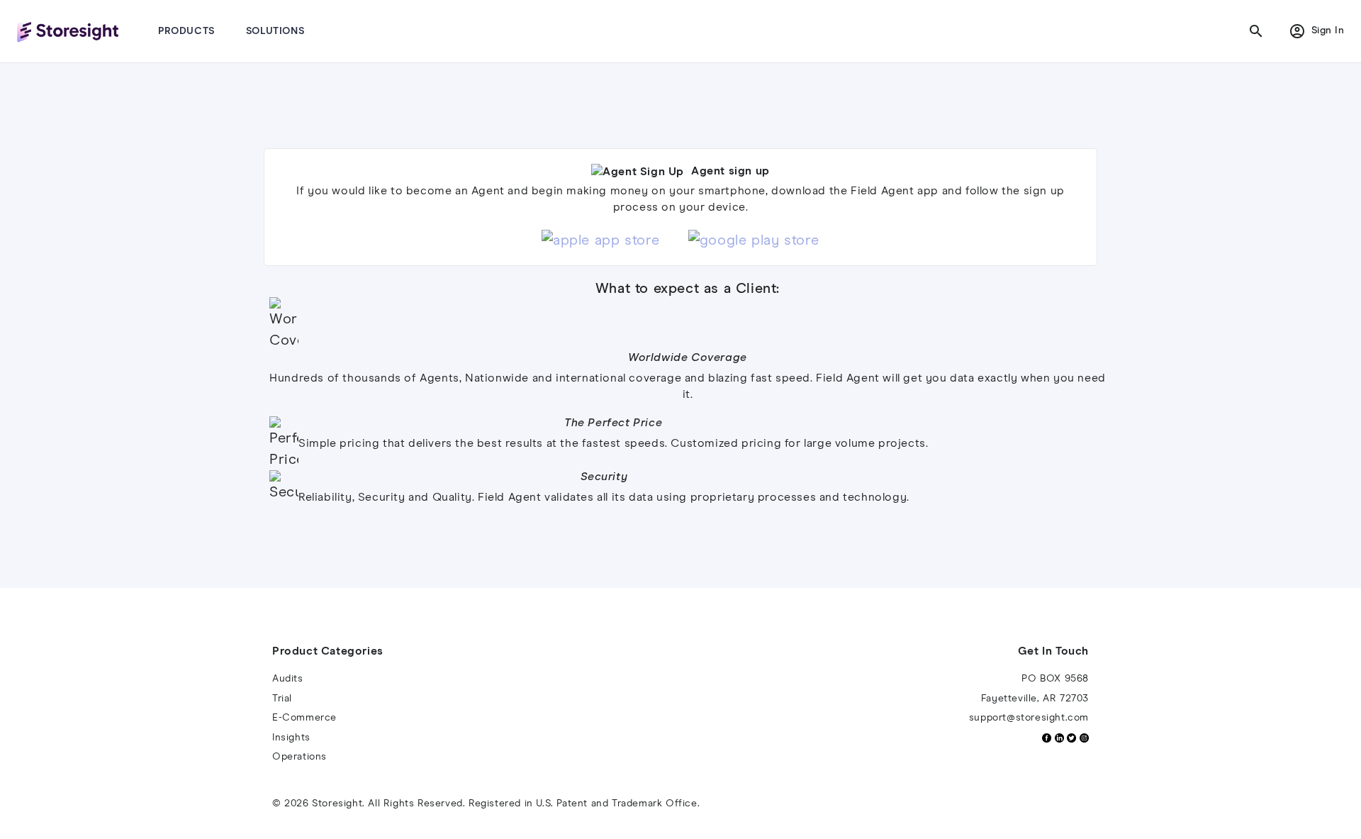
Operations (299, 757)
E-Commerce (304, 718)
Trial (282, 699)
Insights (291, 738)
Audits (287, 679)
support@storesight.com (1029, 718)
